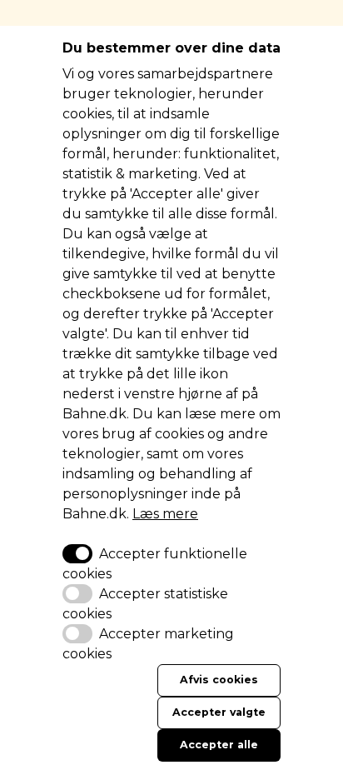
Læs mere (165, 514)
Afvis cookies (219, 679)
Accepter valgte (219, 712)
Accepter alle (219, 744)
